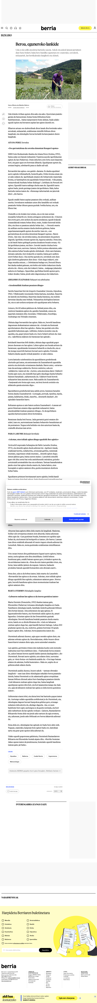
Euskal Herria (38, 756)
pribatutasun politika (18, 943)
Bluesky (48, 985)
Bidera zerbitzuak (85, 974)
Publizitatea (31, 977)
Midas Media (84, 976)
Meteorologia (14, 762)
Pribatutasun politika (68, 975)
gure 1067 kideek (19, 492)
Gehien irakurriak (77, 167)
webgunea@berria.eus (14, 977)
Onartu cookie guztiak (76, 519)
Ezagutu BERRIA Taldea (34, 974)
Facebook (48, 978)
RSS (47, 982)
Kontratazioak (31, 981)
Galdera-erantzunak (33, 979)
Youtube (48, 981)
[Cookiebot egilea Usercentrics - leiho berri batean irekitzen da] (81, 482)
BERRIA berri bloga (33, 976)
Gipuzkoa (13, 756)
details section (72, 508)
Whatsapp (48, 973)
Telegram (48, 975)
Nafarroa (25, 756)
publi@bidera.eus (13, 979)
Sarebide (30, 982)
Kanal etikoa (66, 979)
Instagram (48, 979)
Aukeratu (47, 519)
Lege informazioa (68, 973)
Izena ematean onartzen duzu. (18, 943)
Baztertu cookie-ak (21, 519)
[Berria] (8, 967)
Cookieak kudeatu (80, 514)
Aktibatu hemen (52, 771)
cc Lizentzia (66, 978)
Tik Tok (48, 984)
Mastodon (48, 987)
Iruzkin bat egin (14, 791)
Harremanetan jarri (6, 981)
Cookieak (65, 976)
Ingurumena (53, 756)
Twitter (48, 976)
